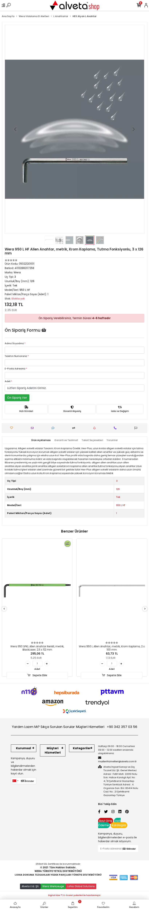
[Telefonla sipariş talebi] (116, 428)
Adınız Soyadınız (15, 343)
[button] (15, 129)
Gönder (29, 781)
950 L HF (120, 505)
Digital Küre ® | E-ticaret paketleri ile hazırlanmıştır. (74, 895)
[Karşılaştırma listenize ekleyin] (74, 428)
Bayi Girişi (105, 821)
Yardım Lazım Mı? (26, 726)
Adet (8, 381)
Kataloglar (119, 825)
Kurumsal (23, 748)
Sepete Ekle (39, 675)
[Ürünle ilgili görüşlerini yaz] (54, 428)
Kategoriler (82, 748)
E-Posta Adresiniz (16, 368)
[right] (145, 609)
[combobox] (15, 781)
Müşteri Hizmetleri (106, 726)
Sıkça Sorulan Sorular (58, 726)
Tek (118, 497)
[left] (4, 609)
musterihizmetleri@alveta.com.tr (117, 761)
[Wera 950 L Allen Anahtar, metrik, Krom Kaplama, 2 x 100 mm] (111, 590)
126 (118, 489)
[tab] (41, 440)
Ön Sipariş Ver (17, 398)
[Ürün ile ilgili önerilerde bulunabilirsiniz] (137, 428)
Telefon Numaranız (17, 356)
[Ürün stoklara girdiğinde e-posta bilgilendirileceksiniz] (95, 428)
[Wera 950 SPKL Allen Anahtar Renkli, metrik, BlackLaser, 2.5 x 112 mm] (37, 590)
